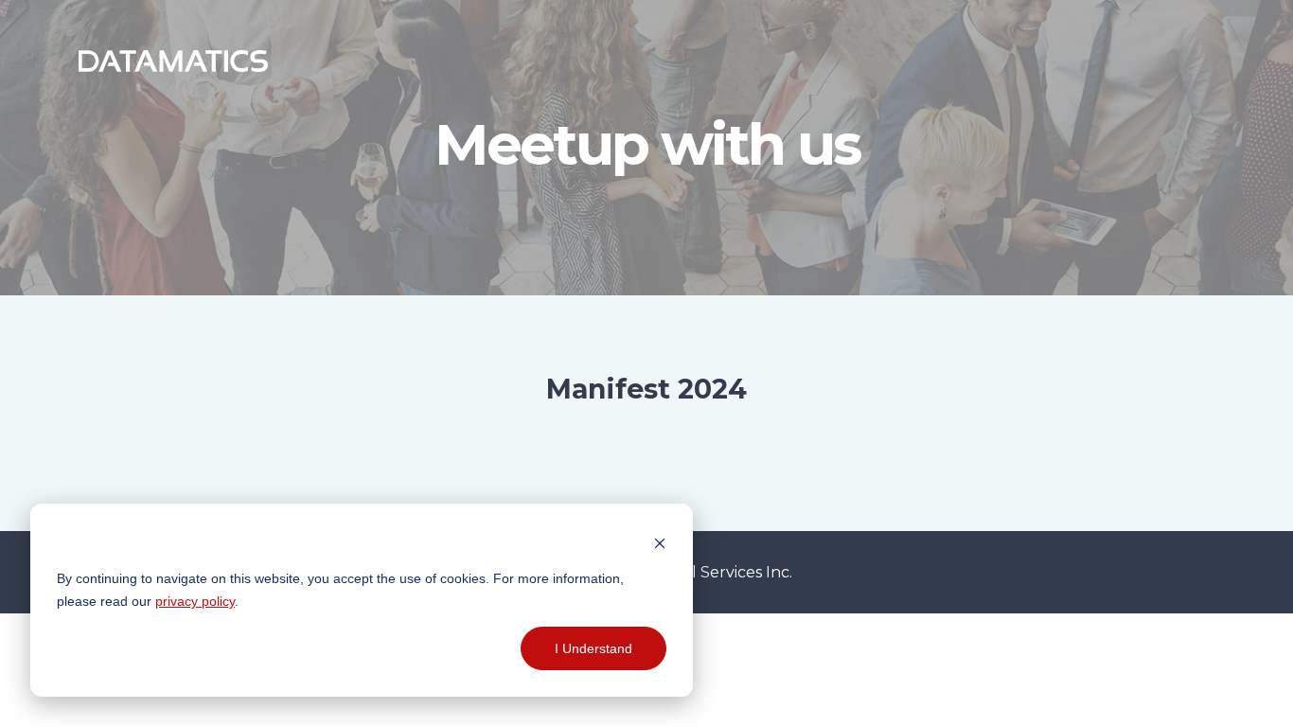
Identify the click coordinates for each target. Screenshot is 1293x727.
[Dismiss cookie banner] (659, 542)
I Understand (593, 648)
